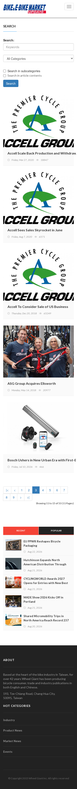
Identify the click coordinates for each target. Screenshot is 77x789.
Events (7, 751)
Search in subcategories (23, 71)
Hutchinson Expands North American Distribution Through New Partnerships (45, 564)
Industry (9, 720)
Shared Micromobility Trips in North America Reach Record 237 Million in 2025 (46, 620)
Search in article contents (24, 75)
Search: (8, 40)
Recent (20, 530)
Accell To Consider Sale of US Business (37, 307)
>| (28, 497)
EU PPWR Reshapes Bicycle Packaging (42, 543)
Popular (56, 530)
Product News (12, 730)
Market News (12, 741)
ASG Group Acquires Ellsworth (31, 383)
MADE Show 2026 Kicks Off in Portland (43, 599)
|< (7, 490)
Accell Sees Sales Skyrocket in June (34, 230)
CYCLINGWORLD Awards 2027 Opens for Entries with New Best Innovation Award (46, 583)
